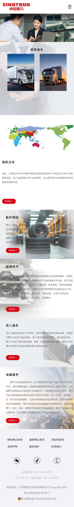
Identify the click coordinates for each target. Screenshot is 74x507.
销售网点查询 (14, 439)
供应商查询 (57, 439)
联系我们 (56, 446)
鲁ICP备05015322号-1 (37, 493)
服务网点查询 (36, 439)
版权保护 (34, 446)
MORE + (9, 201)
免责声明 (12, 446)
